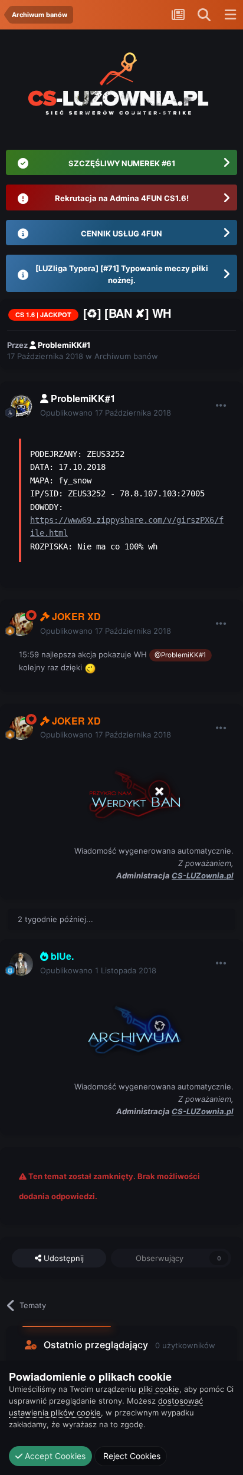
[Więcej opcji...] (221, 406)
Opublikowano (105, 412)
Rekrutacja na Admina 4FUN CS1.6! (122, 198)
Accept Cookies (54, 1456)
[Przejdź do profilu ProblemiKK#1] (21, 406)
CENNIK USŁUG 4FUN (121, 233)
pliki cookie (159, 1389)
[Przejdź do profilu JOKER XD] (21, 624)
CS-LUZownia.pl (203, 875)
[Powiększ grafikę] (126, 791)
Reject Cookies (130, 1456)
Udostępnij (62, 1258)
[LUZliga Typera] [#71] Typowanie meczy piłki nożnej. (121, 274)
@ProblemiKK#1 (180, 655)
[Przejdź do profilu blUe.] (21, 964)
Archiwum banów (126, 356)
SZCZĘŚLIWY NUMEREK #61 (121, 163)
